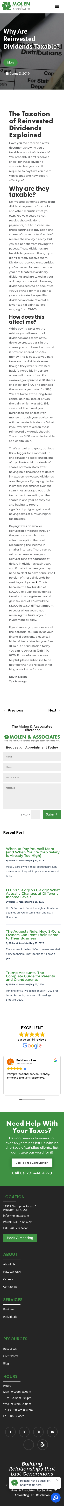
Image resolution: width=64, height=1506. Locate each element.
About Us (9, 1264)
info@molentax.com (16, 1216)
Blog (6, 1363)
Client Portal (11, 1356)
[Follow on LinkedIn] (52, 1432)
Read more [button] (13, 1090)
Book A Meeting (20, 1238)
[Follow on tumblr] (42, 1444)
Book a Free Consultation (32, 1162)
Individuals (10, 1317)
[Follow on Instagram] (38, 1432)
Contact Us (10, 1287)
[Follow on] (39, 1444)
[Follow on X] (24, 1432)
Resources (10, 1349)
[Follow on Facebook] (10, 1432)
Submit (52, 814)
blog (10, 62)
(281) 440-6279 (22, 1222)
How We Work (12, 1272)
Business (9, 1309)
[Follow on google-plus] (28, 1444)
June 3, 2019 (20, 74)
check (33, 582)
